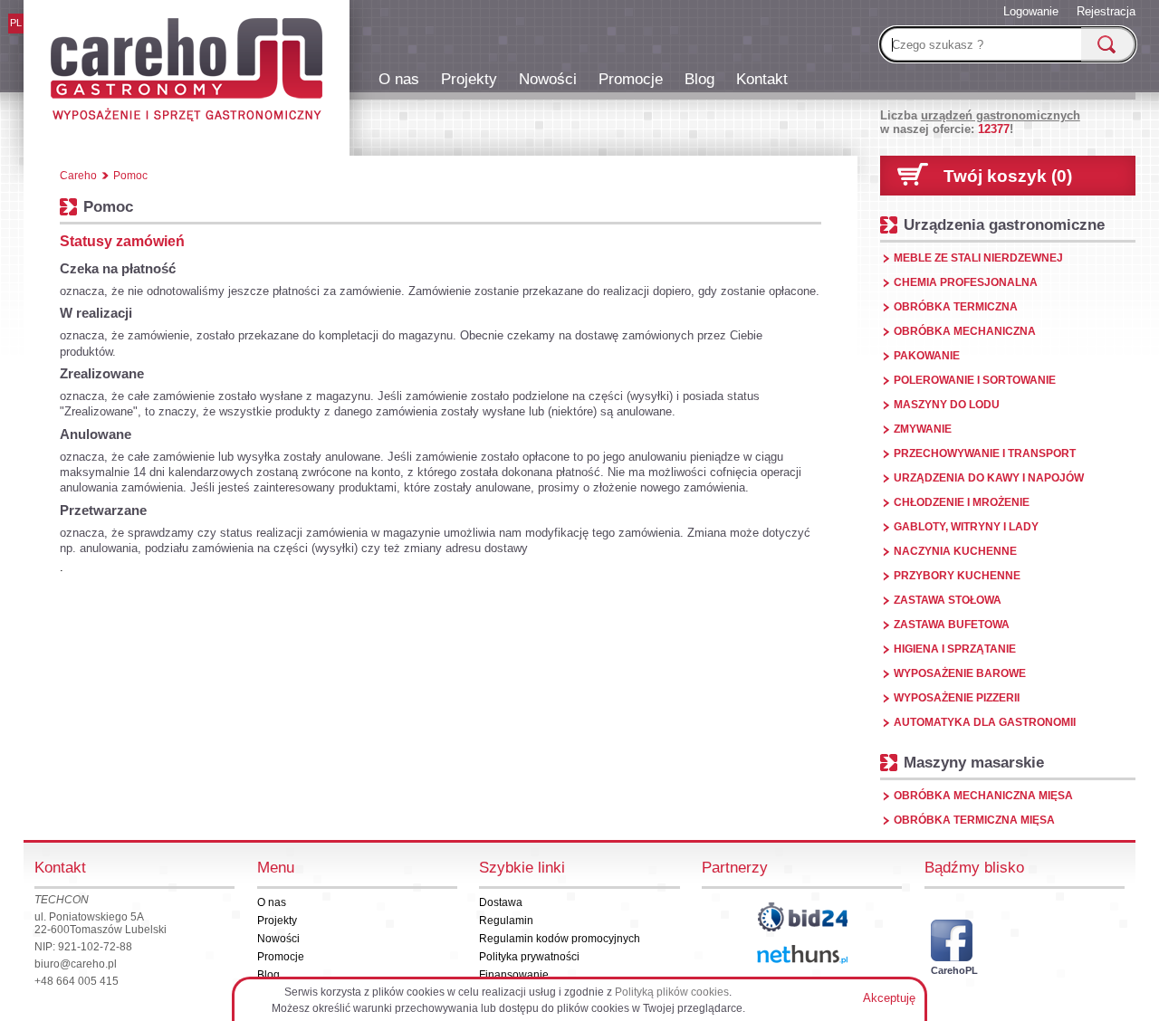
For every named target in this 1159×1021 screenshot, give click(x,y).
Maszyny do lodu (947, 404)
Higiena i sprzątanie (955, 649)
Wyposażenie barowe (960, 673)
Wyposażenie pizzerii (957, 698)
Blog (699, 79)
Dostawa (500, 902)
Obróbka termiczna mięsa (974, 820)
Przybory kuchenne (957, 575)
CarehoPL (951, 970)
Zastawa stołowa (947, 600)
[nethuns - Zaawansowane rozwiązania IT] (802, 954)
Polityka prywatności (529, 956)
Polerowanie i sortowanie (975, 380)
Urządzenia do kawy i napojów (989, 478)
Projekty (469, 79)
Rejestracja (1106, 11)
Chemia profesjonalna (966, 282)
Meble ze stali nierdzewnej (978, 258)
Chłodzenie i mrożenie (962, 502)
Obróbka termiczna (956, 307)
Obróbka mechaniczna (965, 331)
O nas (398, 79)
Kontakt (762, 79)
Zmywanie (923, 429)
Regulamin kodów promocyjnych (559, 938)
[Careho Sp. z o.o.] (186, 72)
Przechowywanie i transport (985, 453)
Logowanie (1030, 11)
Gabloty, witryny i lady (966, 526)
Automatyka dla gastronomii (985, 722)
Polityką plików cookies (672, 992)
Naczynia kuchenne (955, 551)
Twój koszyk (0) (1007, 176)
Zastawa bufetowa (952, 624)
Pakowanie (927, 355)
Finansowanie (514, 975)
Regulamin (506, 920)
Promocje (631, 79)
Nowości (548, 79)
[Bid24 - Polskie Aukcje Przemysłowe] (802, 916)
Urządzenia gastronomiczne (1004, 224)
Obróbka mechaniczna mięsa (983, 795)
